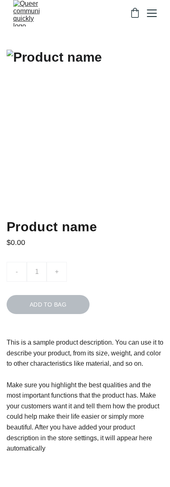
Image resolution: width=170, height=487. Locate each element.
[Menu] (152, 13)
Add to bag (48, 304)
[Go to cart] (135, 13)
